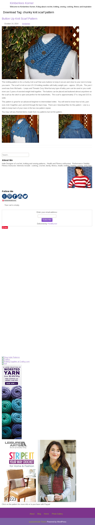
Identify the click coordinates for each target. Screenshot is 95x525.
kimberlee (26, 24)
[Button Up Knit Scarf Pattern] (40, 78)
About (32, 514)
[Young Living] (4, 364)
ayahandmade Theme (38, 522)
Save (5, 227)
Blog (39, 514)
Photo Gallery (57, 514)
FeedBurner (52, 224)
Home (46, 514)
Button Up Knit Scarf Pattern (19, 18)
